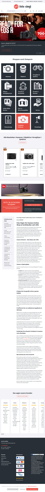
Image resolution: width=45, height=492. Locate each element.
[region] (22, 162)
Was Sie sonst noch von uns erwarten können (7, 264)
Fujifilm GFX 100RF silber (28, 163)
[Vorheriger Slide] (37, 53)
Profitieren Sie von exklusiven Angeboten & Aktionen (7, 249)
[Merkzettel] (33, 11)
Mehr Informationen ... (32, 486)
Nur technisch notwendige (13, 489)
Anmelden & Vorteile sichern (33, 205)
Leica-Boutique (26, 338)
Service (31, 1)
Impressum (3, 456)
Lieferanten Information (6, 463)
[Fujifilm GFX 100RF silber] (29, 156)
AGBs (2, 460)
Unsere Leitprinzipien (7, 236)
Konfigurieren (22, 489)
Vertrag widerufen (4, 464)
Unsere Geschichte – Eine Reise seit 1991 (7, 232)
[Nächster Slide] (43, 53)
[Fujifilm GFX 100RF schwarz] (11, 156)
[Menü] (2, 11)
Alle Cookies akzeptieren (32, 489)
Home (27, 1)
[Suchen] (25, 11)
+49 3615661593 (4, 445)
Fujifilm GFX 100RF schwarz (9, 164)
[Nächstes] (41, 162)
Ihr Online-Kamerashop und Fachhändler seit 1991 (7, 225)
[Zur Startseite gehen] (22, 6)
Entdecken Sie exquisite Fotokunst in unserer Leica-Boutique (7, 257)
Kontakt (35, 1)
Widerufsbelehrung (5, 461)
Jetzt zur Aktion (6, 50)
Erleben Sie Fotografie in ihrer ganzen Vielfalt (6, 242)
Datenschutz (3, 458)
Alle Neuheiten (22, 142)
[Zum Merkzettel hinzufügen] (16, 160)
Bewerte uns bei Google (22, 396)
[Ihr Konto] (36, 11)
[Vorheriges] (4, 162)
